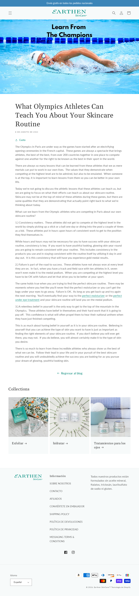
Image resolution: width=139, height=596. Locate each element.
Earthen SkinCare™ (102, 587)
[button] (10, 13)
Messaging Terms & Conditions (62, 539)
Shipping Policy (59, 514)
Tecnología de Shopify (121, 587)
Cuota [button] (22, 140)
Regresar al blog (71, 373)
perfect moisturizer (93, 295)
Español (18, 582)
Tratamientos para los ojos (110, 445)
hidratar (59, 443)
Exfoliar (17, 443)
